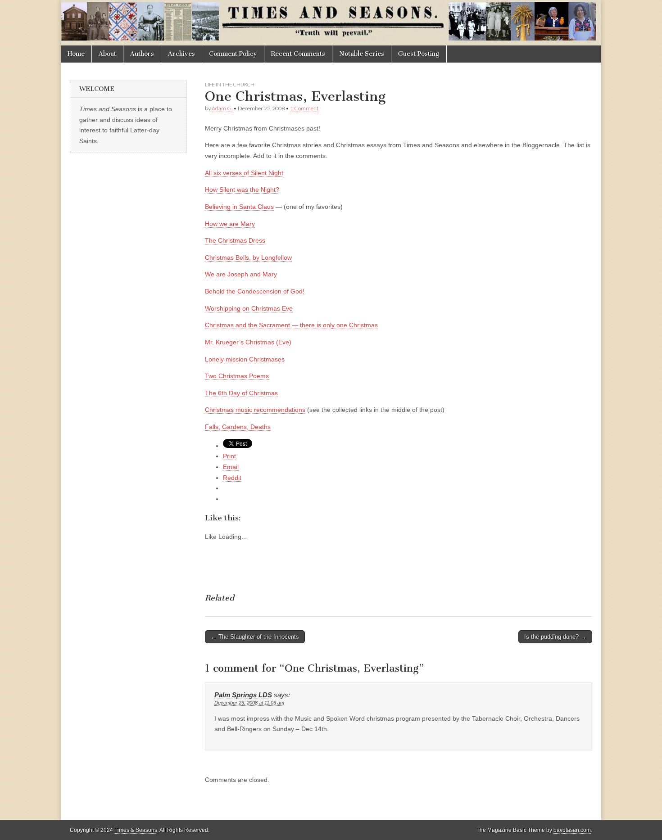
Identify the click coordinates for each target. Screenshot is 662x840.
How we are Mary (230, 223)
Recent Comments (298, 54)
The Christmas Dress (235, 240)
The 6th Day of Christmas (241, 393)
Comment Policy (233, 54)
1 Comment (304, 108)
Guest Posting (419, 54)
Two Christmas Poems (237, 375)
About (107, 54)
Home (76, 54)
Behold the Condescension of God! (254, 291)
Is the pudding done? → (555, 636)
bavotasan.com (572, 830)
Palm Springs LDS (243, 695)
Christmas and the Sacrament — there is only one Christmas (291, 325)
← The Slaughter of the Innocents (255, 636)
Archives (181, 54)
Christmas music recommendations (255, 409)
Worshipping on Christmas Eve (249, 308)
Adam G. (222, 108)
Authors (142, 54)
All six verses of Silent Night (244, 172)
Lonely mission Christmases (245, 359)
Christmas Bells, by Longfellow (248, 257)
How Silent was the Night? (242, 189)
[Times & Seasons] (331, 22)
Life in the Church (229, 84)
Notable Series (361, 54)
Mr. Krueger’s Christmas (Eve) (248, 342)
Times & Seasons (135, 830)
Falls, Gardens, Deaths (238, 426)
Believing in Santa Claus (239, 206)
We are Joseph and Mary (241, 274)
